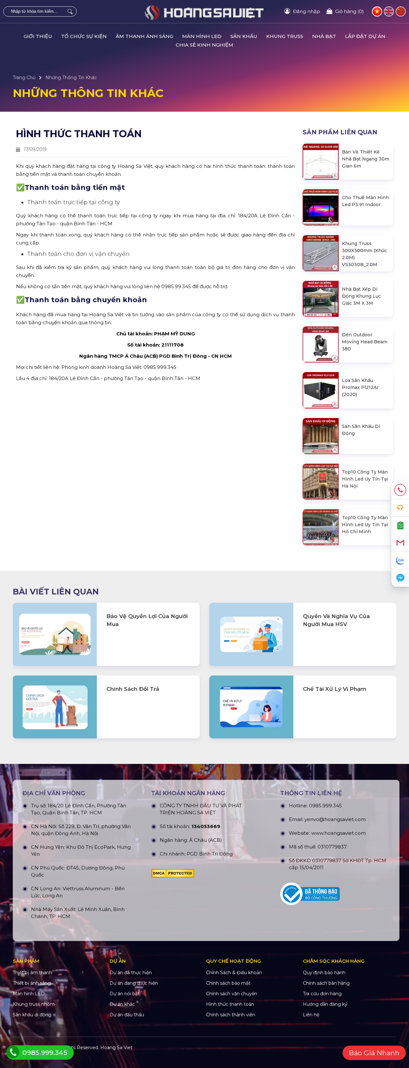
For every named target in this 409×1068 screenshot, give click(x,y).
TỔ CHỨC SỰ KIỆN (84, 36)
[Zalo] (400, 560)
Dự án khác (122, 1004)
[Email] (400, 543)
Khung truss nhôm (34, 1004)
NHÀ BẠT (324, 36)
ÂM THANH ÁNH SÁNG (144, 36)
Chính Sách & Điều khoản (234, 972)
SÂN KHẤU (243, 36)
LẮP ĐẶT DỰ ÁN (365, 36)
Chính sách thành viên (230, 1015)
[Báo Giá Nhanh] (400, 525)
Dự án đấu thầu (127, 1015)
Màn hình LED (29, 994)
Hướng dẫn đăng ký (325, 1004)
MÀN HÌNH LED (201, 36)
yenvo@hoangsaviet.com (335, 819)
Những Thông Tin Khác (71, 77)
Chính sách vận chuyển (231, 994)
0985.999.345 (325, 806)
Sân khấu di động (32, 1015)
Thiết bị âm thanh (32, 972)
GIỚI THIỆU (38, 36)
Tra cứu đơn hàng (322, 994)
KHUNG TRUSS (284, 36)
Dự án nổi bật (125, 994)
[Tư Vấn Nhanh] (400, 508)
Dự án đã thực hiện (131, 972)
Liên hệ (311, 1015)
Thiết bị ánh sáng (32, 983)
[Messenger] (400, 578)
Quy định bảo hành (324, 972)
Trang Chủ (24, 77)
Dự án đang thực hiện (134, 983)
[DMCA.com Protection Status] (206, 873)
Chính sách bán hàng (326, 983)
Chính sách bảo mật (228, 983)
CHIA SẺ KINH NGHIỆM (204, 45)
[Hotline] (400, 490)
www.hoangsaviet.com (338, 833)
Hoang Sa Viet (116, 1047)
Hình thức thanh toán (230, 1004)
